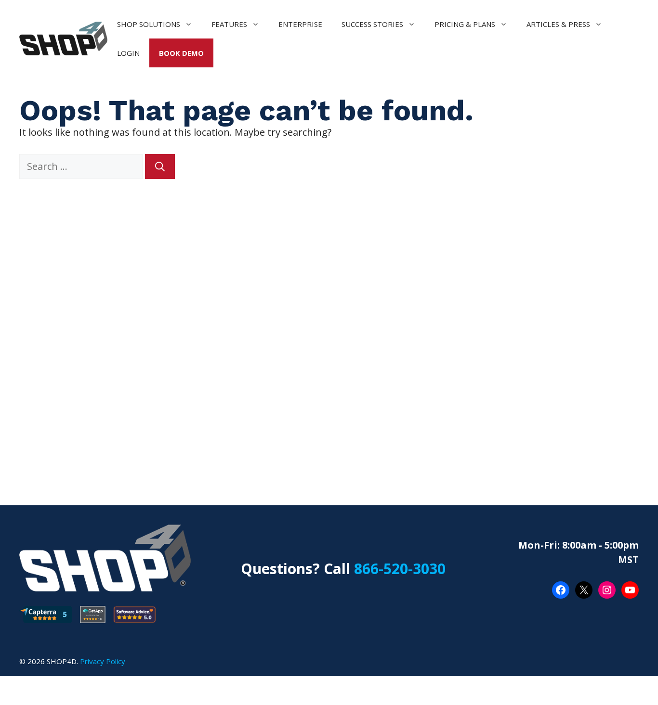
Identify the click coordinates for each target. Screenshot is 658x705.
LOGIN (128, 53)
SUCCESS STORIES (372, 24)
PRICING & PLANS (464, 24)
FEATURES (229, 24)
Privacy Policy (102, 661)
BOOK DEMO (181, 53)
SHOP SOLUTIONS (148, 24)
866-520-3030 (400, 568)
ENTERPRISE (300, 24)
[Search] (160, 166)
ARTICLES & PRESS (558, 24)
